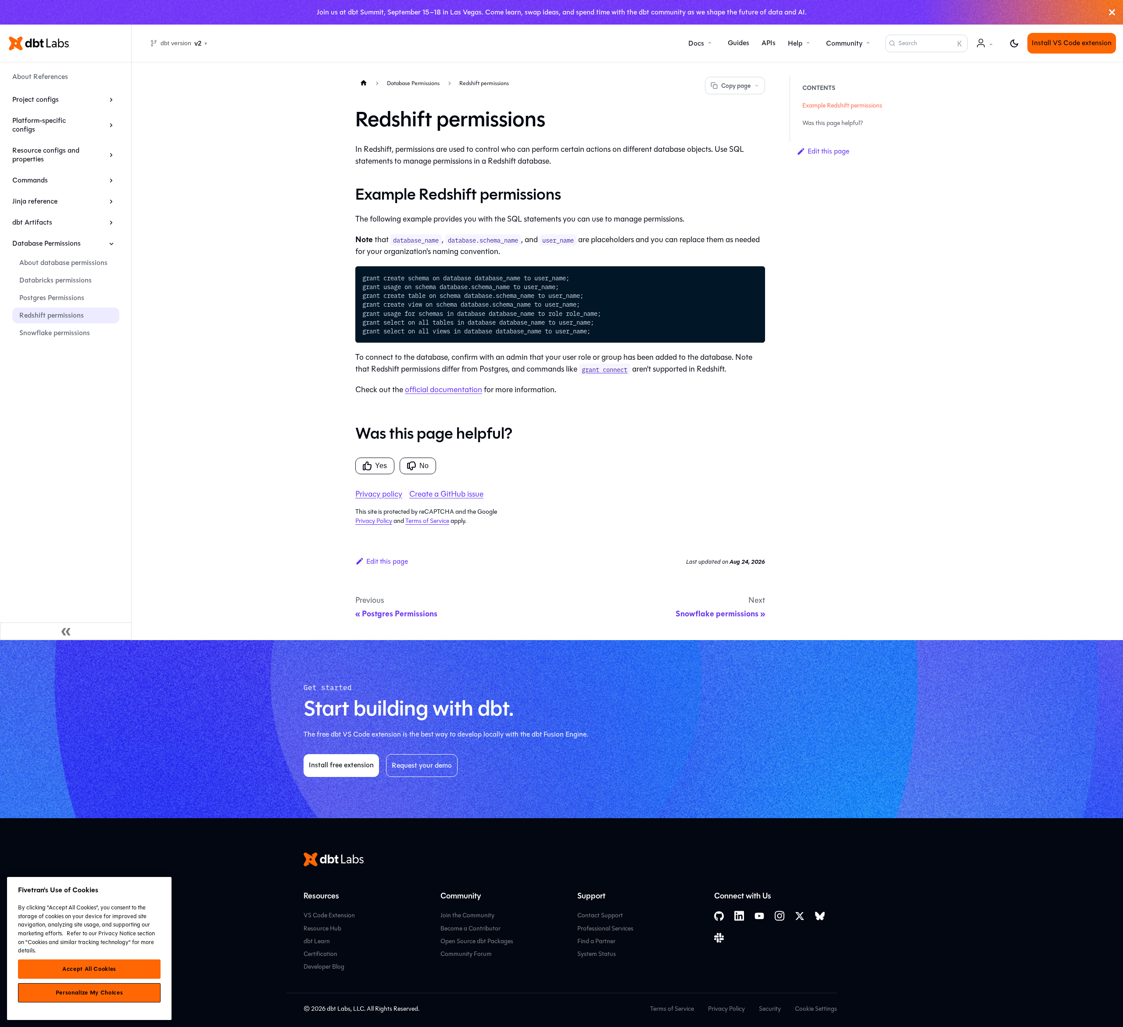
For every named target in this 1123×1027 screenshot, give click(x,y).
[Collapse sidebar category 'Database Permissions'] (111, 243)
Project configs (35, 99)
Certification (320, 954)
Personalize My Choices (89, 992)
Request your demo (422, 765)
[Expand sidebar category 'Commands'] (111, 180)
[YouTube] (759, 916)
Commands (30, 180)
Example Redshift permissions (842, 105)
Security (770, 1008)
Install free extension (341, 765)
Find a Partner (596, 941)
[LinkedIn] (739, 915)
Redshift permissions (51, 315)
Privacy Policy (373, 521)
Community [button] (844, 43)
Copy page (736, 85)
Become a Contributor (470, 928)
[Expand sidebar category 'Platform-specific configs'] (111, 125)
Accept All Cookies (89, 969)
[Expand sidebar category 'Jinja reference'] (111, 201)
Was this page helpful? (832, 123)
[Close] (1112, 12)
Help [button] (795, 43)
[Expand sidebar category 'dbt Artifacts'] (111, 222)
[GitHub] (719, 916)
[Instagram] (779, 915)
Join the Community (467, 915)
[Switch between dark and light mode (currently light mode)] (1014, 43)
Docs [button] (696, 43)
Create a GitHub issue (446, 494)
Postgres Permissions (51, 298)
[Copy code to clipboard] (754, 277)
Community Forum (466, 954)
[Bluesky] (820, 916)
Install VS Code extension (1072, 43)
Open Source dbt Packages (476, 941)
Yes (381, 465)
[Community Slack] (719, 937)
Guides (738, 43)
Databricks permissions (55, 280)
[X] (800, 916)
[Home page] (363, 82)
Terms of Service (427, 521)
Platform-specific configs (39, 124)
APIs (769, 43)
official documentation (443, 389)
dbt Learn (317, 941)
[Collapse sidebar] (66, 631)
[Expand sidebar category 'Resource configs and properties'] (111, 155)
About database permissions (63, 263)
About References (40, 77)
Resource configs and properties (45, 154)
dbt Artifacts (32, 222)
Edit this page (387, 561)
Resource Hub (322, 928)
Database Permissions (46, 243)
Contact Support (600, 915)
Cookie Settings (816, 1008)
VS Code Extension (329, 915)
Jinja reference (34, 201)
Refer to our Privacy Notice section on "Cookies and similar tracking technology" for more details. (86, 942)
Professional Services (605, 928)
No (424, 465)
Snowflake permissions (54, 333)
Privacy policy (378, 494)
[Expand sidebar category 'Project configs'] (111, 99)
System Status (596, 954)
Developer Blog (324, 966)
